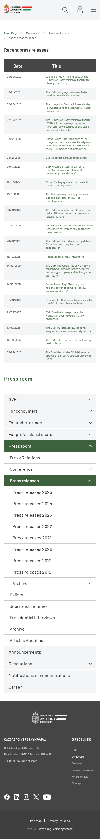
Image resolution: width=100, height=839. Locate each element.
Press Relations (25, 457)
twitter (36, 797)
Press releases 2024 (32, 503)
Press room (20, 446)
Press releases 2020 (32, 549)
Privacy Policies (59, 821)
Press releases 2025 (32, 492)
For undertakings (25, 422)
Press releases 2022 (32, 526)
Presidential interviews (32, 617)
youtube (47, 797)
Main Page (11, 33)
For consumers (80, 776)
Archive (20, 583)
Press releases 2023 (32, 514)
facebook (7, 797)
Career (15, 686)
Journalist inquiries (29, 606)
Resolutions (20, 663)
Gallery (16, 594)
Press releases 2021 (31, 537)
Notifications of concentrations (39, 675)
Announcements (25, 651)
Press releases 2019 (31, 560)
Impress (36, 821)
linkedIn (16, 797)
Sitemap (76, 783)
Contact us (78, 756)
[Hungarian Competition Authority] (18, 8)
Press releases (24, 480)
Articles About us (26, 640)
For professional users (30, 434)
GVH (13, 399)
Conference (21, 469)
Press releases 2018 (31, 571)
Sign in (80, 9)
